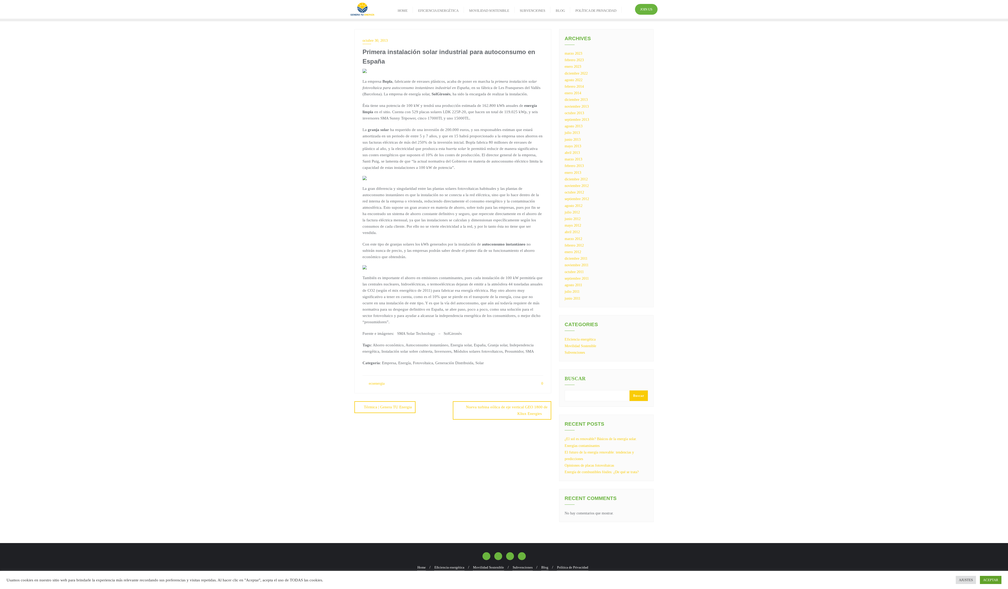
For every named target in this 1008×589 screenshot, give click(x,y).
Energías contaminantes (582, 446)
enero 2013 (573, 173)
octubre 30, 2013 (375, 41)
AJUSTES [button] (966, 580)
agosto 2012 (573, 206)
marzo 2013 (573, 159)
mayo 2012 (573, 225)
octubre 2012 (574, 192)
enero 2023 (573, 67)
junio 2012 (573, 219)
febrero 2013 (574, 166)
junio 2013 (573, 140)
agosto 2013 (573, 126)
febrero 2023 (574, 60)
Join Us (646, 9)
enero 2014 (573, 93)
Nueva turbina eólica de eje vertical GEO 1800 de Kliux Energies (507, 410)
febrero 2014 (574, 86)
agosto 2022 (573, 80)
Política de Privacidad (572, 567)
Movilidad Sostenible (580, 346)
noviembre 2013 (577, 106)
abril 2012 (572, 232)
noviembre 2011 (577, 265)
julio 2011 (572, 292)
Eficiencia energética (580, 339)
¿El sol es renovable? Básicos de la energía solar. (601, 439)
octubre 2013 (574, 113)
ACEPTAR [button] (990, 580)
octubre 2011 (574, 272)
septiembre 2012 (577, 199)
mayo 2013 (573, 146)
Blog (544, 567)
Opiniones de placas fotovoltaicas (589, 465)
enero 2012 (573, 252)
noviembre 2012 (577, 186)
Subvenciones (575, 353)
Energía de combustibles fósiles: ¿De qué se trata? (602, 472)
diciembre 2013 (576, 100)
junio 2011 (572, 298)
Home (421, 567)
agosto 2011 (573, 285)
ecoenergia (376, 383)
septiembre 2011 (577, 278)
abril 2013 (572, 153)
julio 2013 (572, 133)
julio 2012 (572, 212)
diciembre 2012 (576, 179)
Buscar (575, 378)
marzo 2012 (573, 239)
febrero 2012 (574, 245)
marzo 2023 (573, 53)
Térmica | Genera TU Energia (388, 407)
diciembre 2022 (576, 73)
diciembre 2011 (576, 258)
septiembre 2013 (577, 120)
